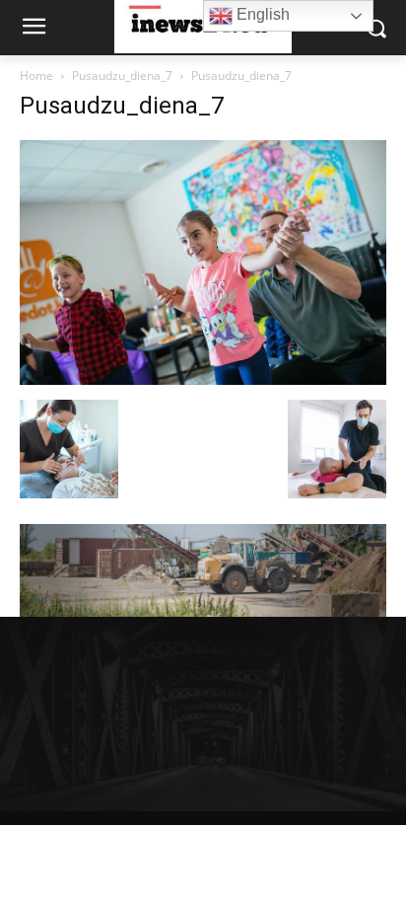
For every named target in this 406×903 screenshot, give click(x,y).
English (261, 14)
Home (36, 75)
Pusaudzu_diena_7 (122, 75)
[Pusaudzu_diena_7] (203, 379)
